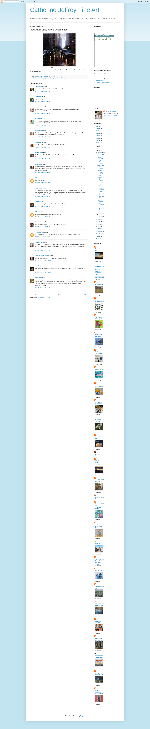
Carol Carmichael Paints (98, 526)
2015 (97, 131)
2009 (97, 236)
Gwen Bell (38, 201)
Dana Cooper (38, 266)
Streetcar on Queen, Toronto (100, 179)
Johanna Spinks (39, 232)
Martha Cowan (39, 152)
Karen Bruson (39, 222)
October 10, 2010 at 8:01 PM (42, 226)
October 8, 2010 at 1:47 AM (42, 147)
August (100, 217)
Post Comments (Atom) (44, 297)
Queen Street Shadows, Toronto (101, 167)
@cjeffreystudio (100, 80)
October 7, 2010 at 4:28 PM (42, 113)
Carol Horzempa (39, 86)
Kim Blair (97, 454)
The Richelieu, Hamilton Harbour (101, 189)
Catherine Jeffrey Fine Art (64, 9)
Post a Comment (37, 291)
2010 (97, 143)
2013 (97, 136)
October (100, 152)
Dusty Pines (38, 277)
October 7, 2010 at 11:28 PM (42, 137)
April (99, 226)
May (99, 224)
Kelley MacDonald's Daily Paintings (99, 692)
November (100, 149)
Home (59, 294)
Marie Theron (38, 164)
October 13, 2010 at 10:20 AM (43, 272)
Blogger (82, 716)
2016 (97, 128)
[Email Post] (54, 76)
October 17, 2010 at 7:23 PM (42, 287)
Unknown (37, 178)
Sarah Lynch (98, 543)
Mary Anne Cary (99, 369)
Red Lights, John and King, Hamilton (100, 202)
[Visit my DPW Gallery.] (104, 40)
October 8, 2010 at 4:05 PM (42, 182)
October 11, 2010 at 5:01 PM (42, 250)
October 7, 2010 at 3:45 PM (42, 101)
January (100, 233)
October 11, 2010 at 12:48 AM (43, 236)
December (100, 145)
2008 (97, 239)
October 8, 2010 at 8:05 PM (42, 196)
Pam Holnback (99, 570)
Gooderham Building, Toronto (100, 208)
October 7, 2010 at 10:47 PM (42, 125)
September (101, 213)
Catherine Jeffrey (111, 111)
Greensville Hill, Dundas (100, 184)
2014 (97, 133)
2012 (97, 138)
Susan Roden (38, 188)
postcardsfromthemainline (42, 255)
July (99, 219)
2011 (97, 140)
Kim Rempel (38, 96)
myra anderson (39, 107)
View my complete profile (110, 115)
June (99, 221)
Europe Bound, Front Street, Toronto (100, 160)
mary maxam (38, 118)
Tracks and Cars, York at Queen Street (101, 196)
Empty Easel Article (101, 73)
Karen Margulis (99, 497)
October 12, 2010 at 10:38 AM (43, 260)
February (100, 231)
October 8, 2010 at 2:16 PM (42, 172)
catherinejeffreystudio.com (103, 82)
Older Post (85, 294)
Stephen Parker (39, 242)
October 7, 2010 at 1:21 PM (42, 91)
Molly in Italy (100, 155)
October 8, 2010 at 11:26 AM (42, 159)
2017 (97, 126)
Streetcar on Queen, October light (100, 173)
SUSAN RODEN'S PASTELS (98, 462)
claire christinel (39, 130)
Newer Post (34, 294)
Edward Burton (39, 142)
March (99, 228)
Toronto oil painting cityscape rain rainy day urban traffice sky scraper (52, 77)
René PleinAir (99, 284)
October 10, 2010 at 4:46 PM (42, 216)
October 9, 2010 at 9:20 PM (42, 206)
